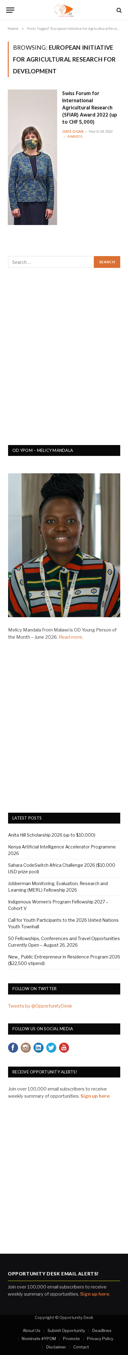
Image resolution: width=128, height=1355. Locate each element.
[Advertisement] (64, 360)
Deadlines (102, 1330)
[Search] (118, 10)
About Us (31, 1330)
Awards (74, 136)
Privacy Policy (100, 1338)
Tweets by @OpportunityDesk (40, 1006)
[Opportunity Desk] (64, 10)
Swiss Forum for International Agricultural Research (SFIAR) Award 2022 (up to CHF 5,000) (89, 108)
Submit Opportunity (66, 1330)
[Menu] (10, 10)
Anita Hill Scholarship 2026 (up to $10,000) (51, 835)
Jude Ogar (73, 131)
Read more (70, 637)
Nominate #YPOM (39, 1338)
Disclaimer (56, 1346)
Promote (71, 1338)
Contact (81, 1346)
